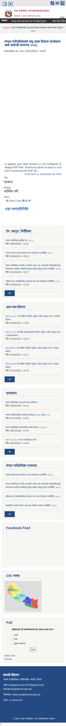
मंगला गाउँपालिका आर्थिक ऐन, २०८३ (19, 240)
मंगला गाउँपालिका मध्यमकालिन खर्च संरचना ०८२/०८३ (26, 427)
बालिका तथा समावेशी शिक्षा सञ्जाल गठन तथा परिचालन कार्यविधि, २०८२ (33, 281)
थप (9, 293)
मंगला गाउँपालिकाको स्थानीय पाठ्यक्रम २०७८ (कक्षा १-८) (28, 415)
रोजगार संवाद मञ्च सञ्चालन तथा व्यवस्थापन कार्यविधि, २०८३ (29, 253)
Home (6, 27)
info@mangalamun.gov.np (17, 689)
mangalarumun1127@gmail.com (26, 685)
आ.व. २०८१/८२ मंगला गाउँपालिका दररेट (21, 439)
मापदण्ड (7, 187)
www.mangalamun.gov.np (26, 694)
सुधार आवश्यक (19, 643)
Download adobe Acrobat (39, 167)
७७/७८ (7, 197)
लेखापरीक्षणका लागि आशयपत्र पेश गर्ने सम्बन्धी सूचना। (24, 21)
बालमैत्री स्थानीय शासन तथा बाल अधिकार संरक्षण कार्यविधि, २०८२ (31, 505)
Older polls (10, 655)
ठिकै (15, 639)
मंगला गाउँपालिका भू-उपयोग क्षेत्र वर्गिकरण (21, 402)
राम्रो (16, 635)
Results (8, 659)
